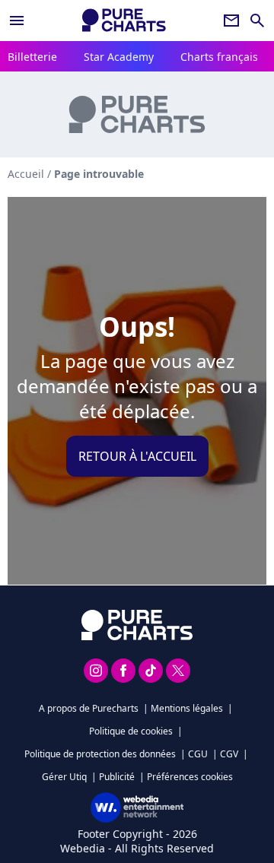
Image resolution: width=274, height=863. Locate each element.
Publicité (117, 776)
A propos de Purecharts (89, 708)
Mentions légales (187, 708)
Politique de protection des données (100, 753)
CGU (198, 753)
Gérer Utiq (64, 776)
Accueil (26, 174)
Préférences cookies (190, 776)
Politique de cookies (131, 731)
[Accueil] (124, 20)
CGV (229, 753)
